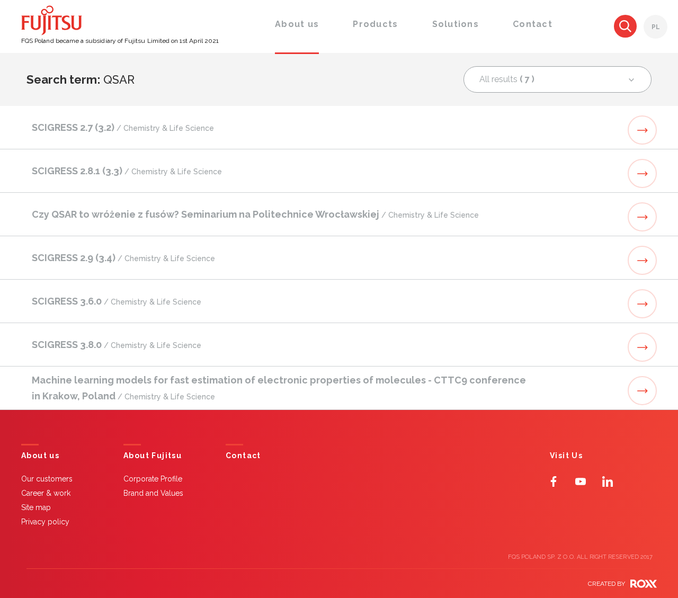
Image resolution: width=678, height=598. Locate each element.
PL (656, 27)
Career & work (45, 493)
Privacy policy (45, 521)
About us (40, 456)
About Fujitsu (152, 456)
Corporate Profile (152, 479)
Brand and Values (153, 493)
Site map (36, 507)
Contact (243, 456)
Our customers (47, 479)
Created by (606, 583)
